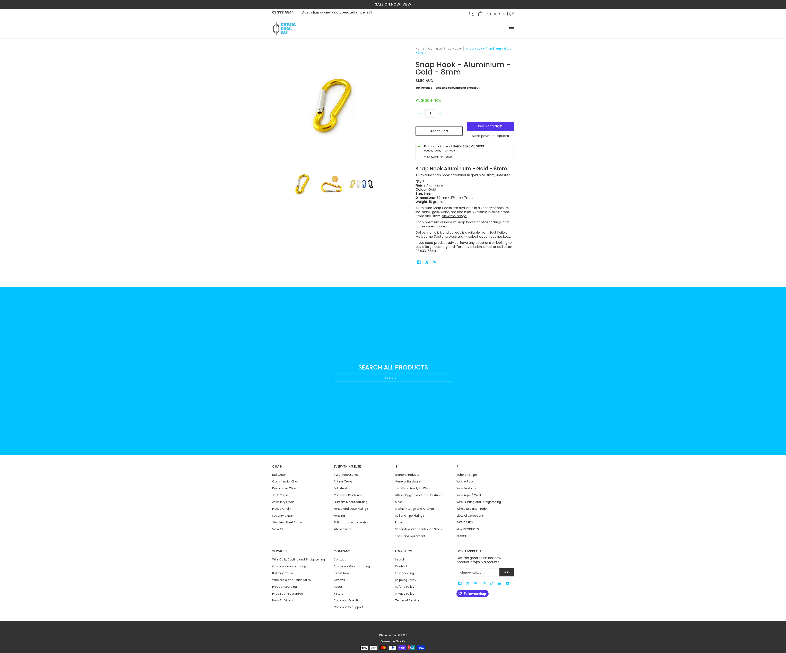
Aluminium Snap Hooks (445, 48)
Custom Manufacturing (350, 502)
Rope (398, 522)
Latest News (342, 573)
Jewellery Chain (283, 502)
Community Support (348, 607)
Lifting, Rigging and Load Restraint (419, 495)
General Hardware (408, 481)
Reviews (339, 580)
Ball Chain (279, 475)
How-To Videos (283, 600)
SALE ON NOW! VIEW (393, 4)
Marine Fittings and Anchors (415, 509)
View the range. (454, 216)
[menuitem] (491, 14)
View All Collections (470, 516)
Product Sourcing (284, 587)
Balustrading (342, 488)
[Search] (471, 14)
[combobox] (393, 378)
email (487, 246)
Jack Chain (280, 495)
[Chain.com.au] (284, 28)
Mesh (399, 502)
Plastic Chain (281, 509)
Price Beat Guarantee (287, 594)
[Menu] (511, 28)
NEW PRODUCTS (467, 529)
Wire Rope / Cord (468, 495)
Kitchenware (342, 529)
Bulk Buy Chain (282, 573)
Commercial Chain (285, 481)
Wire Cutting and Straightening (478, 502)
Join (507, 572)
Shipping (441, 87)
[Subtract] (420, 114)
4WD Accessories (346, 475)
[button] (419, 262)
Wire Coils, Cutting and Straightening (298, 559)
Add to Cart (439, 131)
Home (420, 48)
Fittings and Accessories (351, 522)
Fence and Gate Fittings (351, 509)
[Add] (440, 114)
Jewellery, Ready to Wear (413, 488)
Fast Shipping (404, 573)
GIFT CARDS (464, 522)
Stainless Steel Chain (287, 522)
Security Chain (282, 516)
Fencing (339, 516)
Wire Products (466, 488)
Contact (340, 559)
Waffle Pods (465, 481)
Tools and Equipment (410, 536)
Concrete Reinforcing (349, 495)
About (338, 587)
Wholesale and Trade (471, 509)
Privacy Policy (404, 594)
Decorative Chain (284, 488)
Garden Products (407, 475)
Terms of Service (407, 600)
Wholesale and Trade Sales (291, 580)
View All (277, 529)
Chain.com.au (388, 635)
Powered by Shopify (393, 641)
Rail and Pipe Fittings (409, 516)
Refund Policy (404, 587)
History (338, 594)
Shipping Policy (405, 580)
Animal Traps (343, 481)
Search (400, 559)
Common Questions (348, 600)
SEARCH (461, 536)
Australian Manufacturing (352, 566)
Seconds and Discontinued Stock (418, 529)
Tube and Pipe (466, 475)
